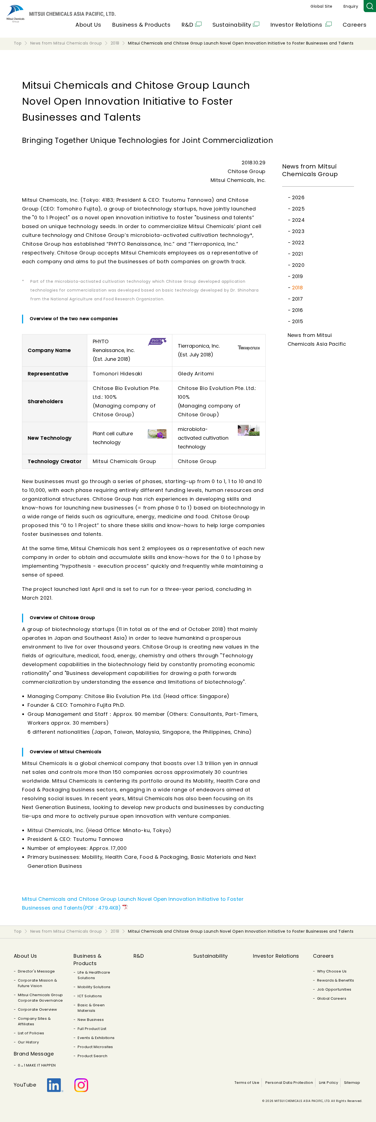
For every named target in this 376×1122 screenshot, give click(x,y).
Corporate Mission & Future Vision (37, 983)
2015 (297, 321)
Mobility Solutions (94, 987)
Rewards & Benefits (335, 980)
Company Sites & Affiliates (34, 1021)
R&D (187, 25)
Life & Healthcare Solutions (94, 975)
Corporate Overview (37, 1009)
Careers (354, 25)
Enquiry (351, 6)
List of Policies (31, 1033)
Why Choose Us (332, 971)
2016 (297, 310)
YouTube (25, 1084)
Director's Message (36, 971)
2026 (298, 197)
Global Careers (332, 998)
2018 (297, 287)
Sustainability (231, 25)
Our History (28, 1042)
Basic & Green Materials (91, 1007)
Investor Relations (297, 25)
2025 (298, 208)
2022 (298, 242)
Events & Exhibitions (96, 1037)
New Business (91, 1019)
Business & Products (141, 25)
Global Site (321, 6)
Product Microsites (95, 1046)
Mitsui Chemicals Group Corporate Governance (40, 997)
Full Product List (92, 1028)
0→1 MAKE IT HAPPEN (37, 1065)
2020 (298, 265)
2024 (298, 220)
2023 (298, 231)
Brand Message (34, 1053)
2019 (297, 276)
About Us (88, 25)
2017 (297, 298)
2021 (297, 253)
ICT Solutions (90, 996)
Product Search (92, 1056)
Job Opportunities (334, 989)
